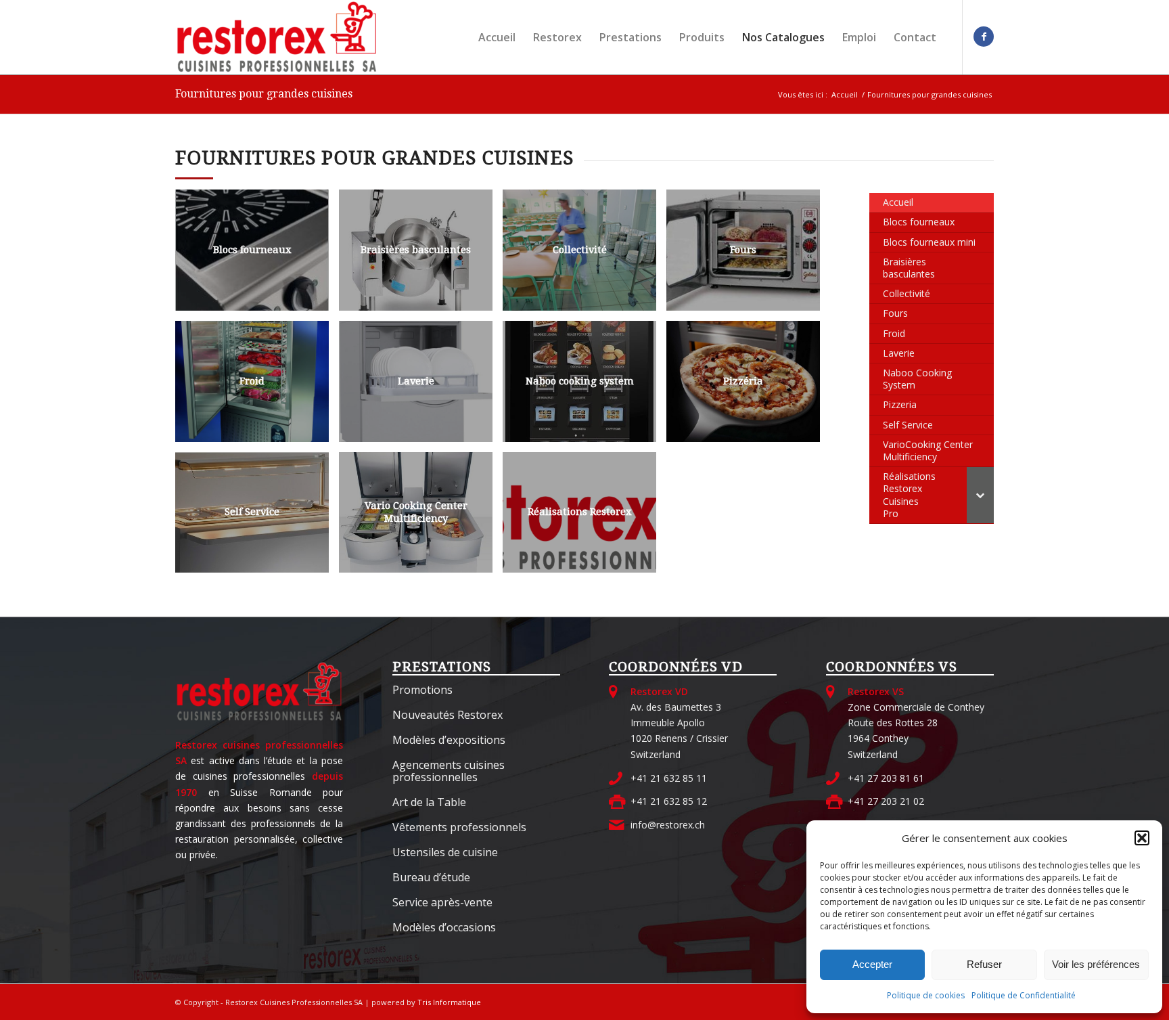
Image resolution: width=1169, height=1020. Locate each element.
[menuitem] (496, 37)
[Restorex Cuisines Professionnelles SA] (276, 37)
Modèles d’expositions (448, 739)
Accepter (872, 964)
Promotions (422, 689)
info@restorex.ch (668, 824)
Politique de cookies (926, 995)
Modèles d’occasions (444, 927)
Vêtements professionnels (459, 827)
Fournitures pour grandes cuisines (263, 93)
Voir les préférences (1096, 964)
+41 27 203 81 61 (886, 778)
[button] (1142, 838)
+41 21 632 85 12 (669, 801)
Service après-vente (442, 902)
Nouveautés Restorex (447, 714)
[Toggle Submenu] (980, 495)
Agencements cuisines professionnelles (448, 770)
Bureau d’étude (431, 877)
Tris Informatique (449, 1002)
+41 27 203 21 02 (886, 801)
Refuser (984, 964)
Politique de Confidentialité (1023, 995)
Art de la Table (429, 802)
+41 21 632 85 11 (669, 778)
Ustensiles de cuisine (445, 852)
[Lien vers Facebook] (983, 36)
